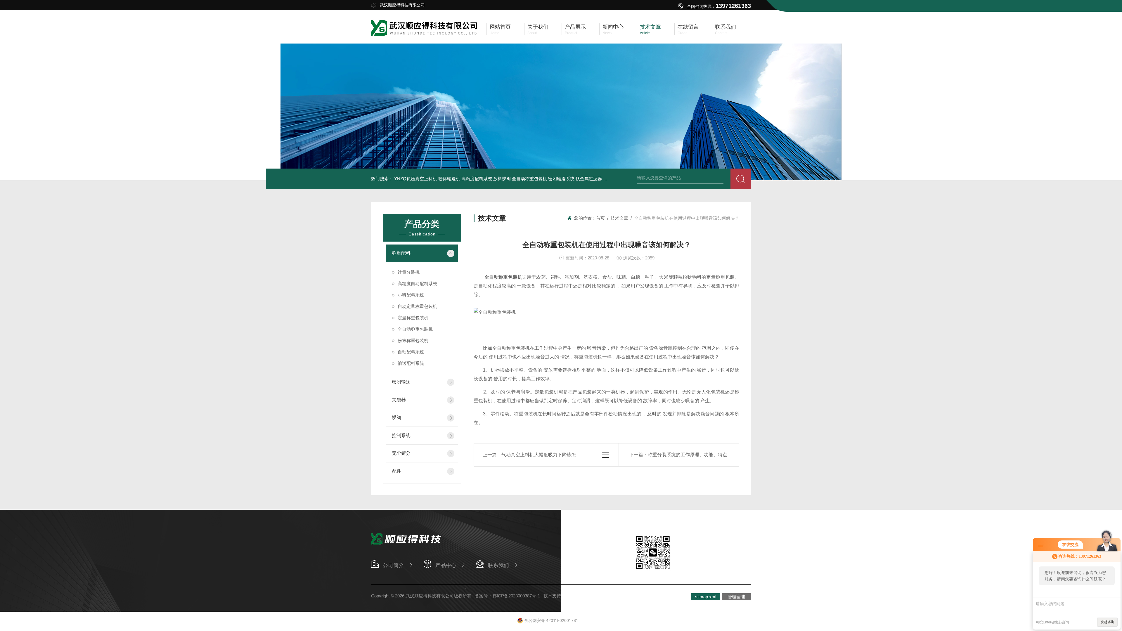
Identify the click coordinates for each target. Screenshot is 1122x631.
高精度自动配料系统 (417, 283)
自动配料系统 (411, 351)
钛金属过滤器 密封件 (596, 178)
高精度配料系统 (476, 178)
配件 (396, 471)
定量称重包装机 (413, 317)
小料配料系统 (411, 294)
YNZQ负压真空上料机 (415, 178)
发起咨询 (1107, 622)
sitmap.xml (705, 596)
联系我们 (498, 565)
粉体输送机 (449, 178)
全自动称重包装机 (529, 178)
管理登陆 (736, 596)
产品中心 (445, 565)
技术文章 (619, 218)
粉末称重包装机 (413, 340)
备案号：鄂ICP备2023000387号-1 (507, 595)
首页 (600, 218)
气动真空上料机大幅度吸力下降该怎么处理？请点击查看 (559, 454)
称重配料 (401, 253)
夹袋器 (399, 399)
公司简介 (393, 565)
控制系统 (401, 435)
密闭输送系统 (561, 178)
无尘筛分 (401, 453)
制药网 (572, 595)
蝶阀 (396, 417)
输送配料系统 (411, 363)
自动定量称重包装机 (417, 306)
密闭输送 (401, 381)
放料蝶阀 (502, 178)
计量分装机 (409, 272)
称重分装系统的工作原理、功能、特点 (687, 454)
